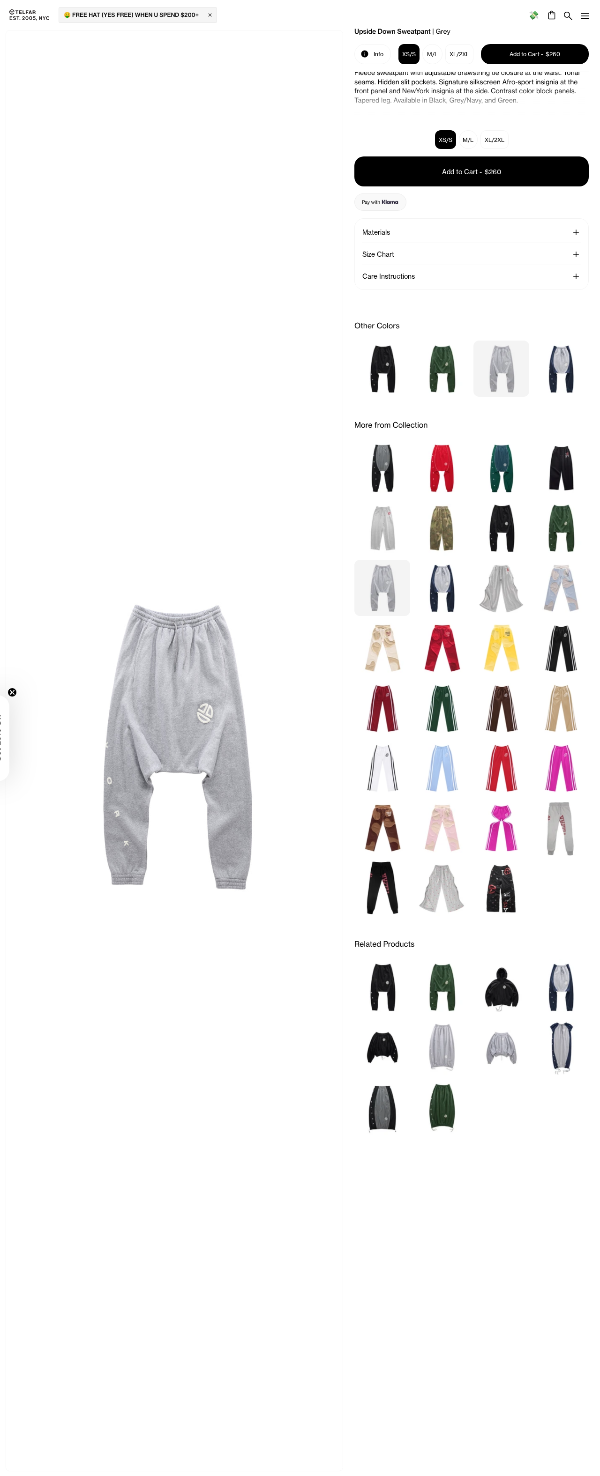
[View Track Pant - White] (382, 768)
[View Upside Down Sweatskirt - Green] (442, 1107)
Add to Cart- (471, 172)
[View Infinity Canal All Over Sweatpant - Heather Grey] (442, 888)
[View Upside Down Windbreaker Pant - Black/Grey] (382, 468)
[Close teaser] (35, 692)
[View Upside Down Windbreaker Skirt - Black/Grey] (382, 1107)
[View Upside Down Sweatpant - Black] (382, 369)
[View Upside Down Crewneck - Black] (382, 1047)
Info (372, 53)
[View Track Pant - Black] (561, 648)
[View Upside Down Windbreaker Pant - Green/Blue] (501, 468)
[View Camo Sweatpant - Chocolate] (382, 828)
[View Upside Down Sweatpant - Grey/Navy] (561, 369)
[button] (576, 232)
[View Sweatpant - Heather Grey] (561, 828)
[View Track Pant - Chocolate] (501, 708)
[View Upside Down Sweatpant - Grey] (501, 369)
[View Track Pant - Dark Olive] (442, 708)
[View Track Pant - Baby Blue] (442, 768)
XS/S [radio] (445, 139)
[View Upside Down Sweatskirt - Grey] (442, 1047)
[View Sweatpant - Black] (382, 888)
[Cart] (550, 15)
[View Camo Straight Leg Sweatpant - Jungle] (442, 528)
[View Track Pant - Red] (501, 768)
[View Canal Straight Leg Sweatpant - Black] (561, 468)
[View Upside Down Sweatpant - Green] (442, 369)
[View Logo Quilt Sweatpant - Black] (501, 888)
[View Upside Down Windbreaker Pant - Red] (442, 468)
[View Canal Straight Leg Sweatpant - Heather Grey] (382, 528)
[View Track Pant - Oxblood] (382, 708)
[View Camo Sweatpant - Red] (442, 648)
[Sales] (534, 15)
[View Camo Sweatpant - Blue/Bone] (561, 588)
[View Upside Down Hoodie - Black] (501, 987)
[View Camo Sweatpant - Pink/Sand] (442, 828)
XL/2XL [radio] (494, 139)
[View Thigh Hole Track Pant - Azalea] (501, 828)
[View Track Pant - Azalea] (561, 768)
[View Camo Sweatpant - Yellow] (501, 648)
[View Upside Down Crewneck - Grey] (501, 1047)
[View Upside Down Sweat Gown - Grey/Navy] (561, 1047)
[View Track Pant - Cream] (561, 708)
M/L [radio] (468, 139)
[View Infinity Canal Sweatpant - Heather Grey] (501, 588)
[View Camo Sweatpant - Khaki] (382, 648)
